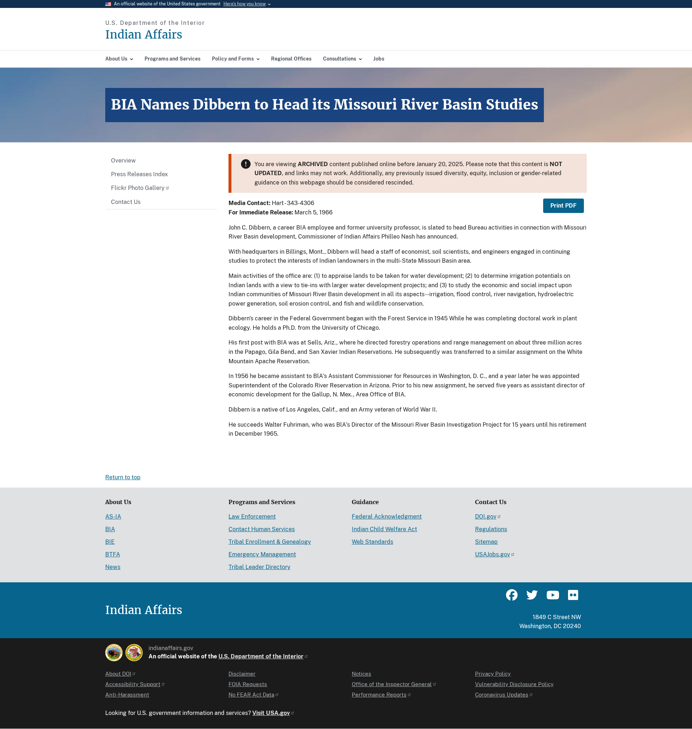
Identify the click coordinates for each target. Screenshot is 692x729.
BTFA (112, 554)
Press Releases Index (139, 174)
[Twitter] (532, 598)
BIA (110, 529)
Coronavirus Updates (501, 695)
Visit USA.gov (271, 713)
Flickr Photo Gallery (138, 188)
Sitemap (486, 541)
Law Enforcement (252, 516)
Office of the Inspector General (392, 684)
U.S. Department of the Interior (260, 656)
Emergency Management (262, 554)
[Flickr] (572, 598)
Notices (361, 674)
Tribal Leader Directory (259, 567)
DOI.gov (485, 516)
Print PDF (563, 205)
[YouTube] (552, 598)
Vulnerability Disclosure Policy (514, 684)
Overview (123, 160)
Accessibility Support (132, 684)
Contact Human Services (262, 529)
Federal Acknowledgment (387, 516)
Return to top (123, 477)
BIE (110, 541)
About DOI (118, 674)
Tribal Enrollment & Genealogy (270, 541)
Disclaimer (242, 674)
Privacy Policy (493, 674)
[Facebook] (511, 598)
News (112, 567)
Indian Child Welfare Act (384, 529)
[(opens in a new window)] (114, 652)
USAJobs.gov (492, 554)
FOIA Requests (248, 684)
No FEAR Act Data (251, 695)
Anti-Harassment (127, 695)
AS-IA (113, 516)
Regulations (491, 529)
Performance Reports (379, 695)
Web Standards (372, 541)
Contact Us (126, 202)
